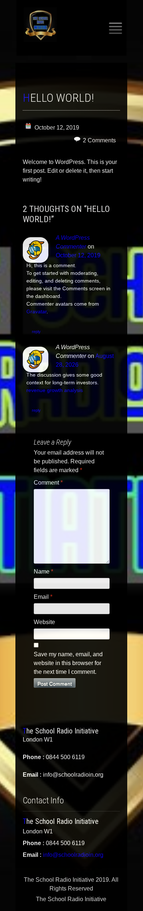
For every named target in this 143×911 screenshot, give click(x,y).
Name (43, 571)
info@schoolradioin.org (73, 855)
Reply (36, 331)
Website (44, 622)
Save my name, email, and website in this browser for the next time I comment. (68, 663)
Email (43, 597)
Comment (48, 482)
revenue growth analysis (54, 390)
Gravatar (36, 311)
